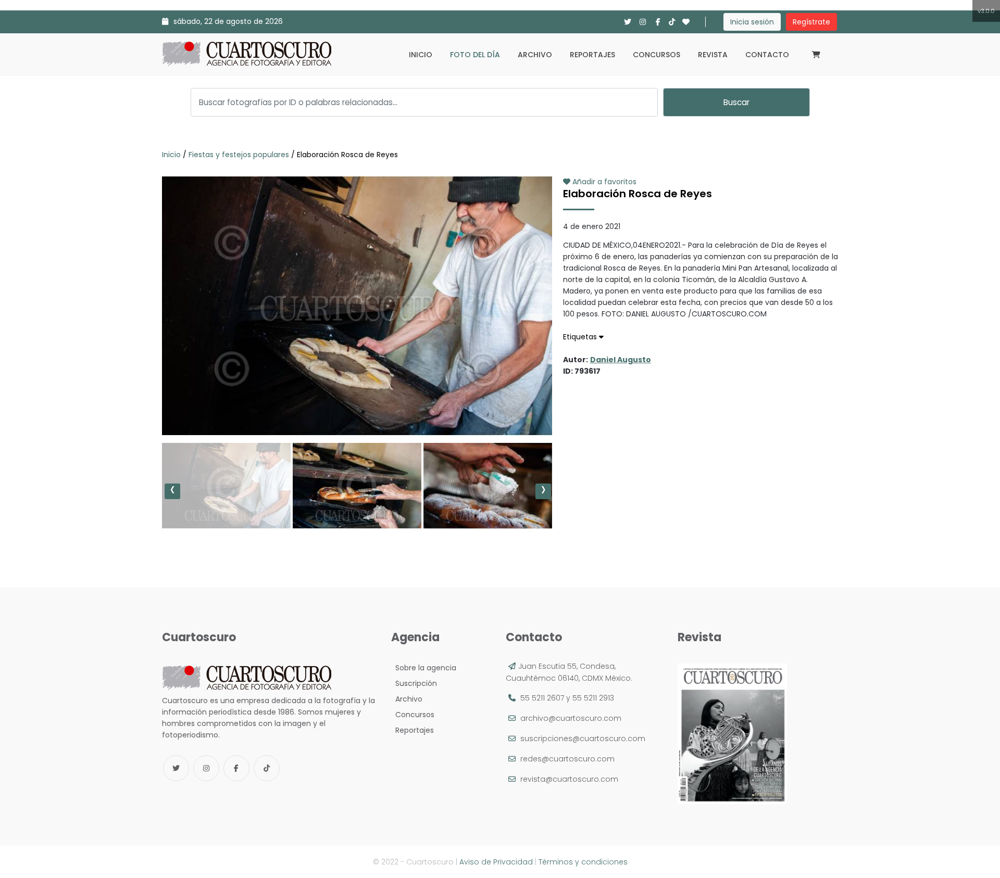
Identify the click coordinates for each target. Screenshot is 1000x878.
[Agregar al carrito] (357, 404)
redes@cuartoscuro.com (567, 759)
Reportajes (592, 54)
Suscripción (414, 683)
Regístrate (811, 22)
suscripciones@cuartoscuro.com (582, 738)
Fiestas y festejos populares (239, 154)
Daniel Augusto (620, 359)
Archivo (535, 54)
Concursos (656, 54)
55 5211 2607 (542, 698)
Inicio (420, 54)
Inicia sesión (752, 22)
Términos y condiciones (583, 862)
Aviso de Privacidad (496, 862)
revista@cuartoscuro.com (569, 779)
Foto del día (475, 54)
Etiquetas (581, 337)
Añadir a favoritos (603, 181)
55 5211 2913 (593, 698)
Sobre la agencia (423, 668)
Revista (713, 54)
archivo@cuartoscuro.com (570, 718)
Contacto (767, 54)
